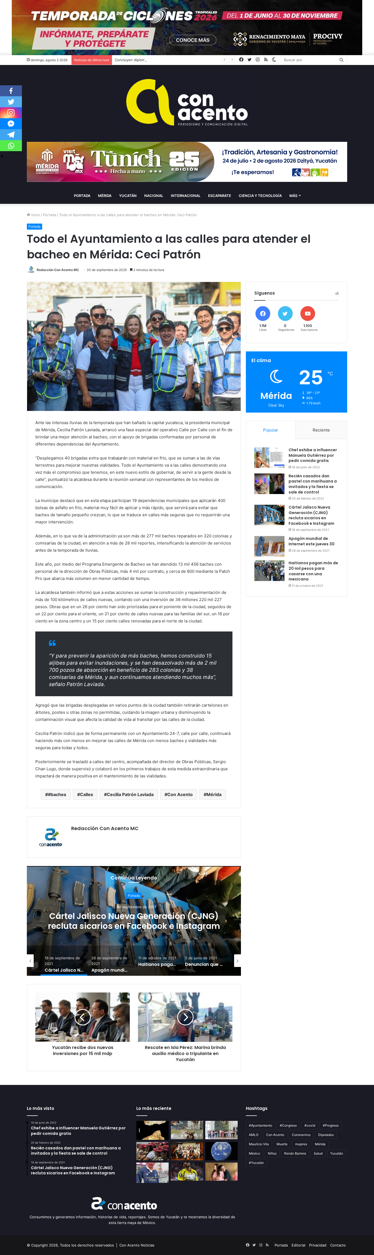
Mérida (104, 195)
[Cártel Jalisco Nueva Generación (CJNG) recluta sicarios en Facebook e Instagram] (269, 515)
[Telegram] (11, 134)
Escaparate (219, 195)
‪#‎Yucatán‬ (256, 1163)
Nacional (153, 195)
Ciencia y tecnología (260, 195)
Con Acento (180, 794)
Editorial (298, 1245)
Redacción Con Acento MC (58, 270)
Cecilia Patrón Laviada (130, 794)
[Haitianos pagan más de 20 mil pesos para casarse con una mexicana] (269, 570)
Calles (86, 794)
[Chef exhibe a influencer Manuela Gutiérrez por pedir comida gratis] (269, 457)
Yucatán (128, 195)
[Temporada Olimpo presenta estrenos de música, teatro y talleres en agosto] (187, 1151)
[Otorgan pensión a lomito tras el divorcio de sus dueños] (187, 1130)
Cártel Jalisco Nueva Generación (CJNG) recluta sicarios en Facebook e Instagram (311, 515)
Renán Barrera (295, 1153)
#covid (309, 1125)
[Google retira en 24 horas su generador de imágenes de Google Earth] (221, 1151)
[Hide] (2, 156)
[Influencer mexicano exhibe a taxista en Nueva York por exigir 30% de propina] (152, 1173)
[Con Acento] (187, 103)
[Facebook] (11, 90)
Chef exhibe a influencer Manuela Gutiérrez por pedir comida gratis (313, 455)
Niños (272, 1153)
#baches (57, 794)
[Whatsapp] (11, 145)
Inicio (35, 215)
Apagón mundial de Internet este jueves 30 (134, 921)
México (254, 1153)
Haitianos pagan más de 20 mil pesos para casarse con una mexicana (313, 571)
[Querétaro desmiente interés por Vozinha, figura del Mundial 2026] (187, 1172)
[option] (134, 921)
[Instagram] (11, 112)
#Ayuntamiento (260, 1125)
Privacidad (317, 1245)
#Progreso (331, 1125)
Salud (318, 1153)
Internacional (185, 195)
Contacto (338, 1245)
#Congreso (288, 1125)
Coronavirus (301, 1135)
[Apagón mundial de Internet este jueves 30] (269, 546)
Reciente (321, 430)
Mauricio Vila (259, 1144)
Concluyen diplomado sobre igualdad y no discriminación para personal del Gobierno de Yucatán (197, 60)
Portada (82, 195)
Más (293, 195)
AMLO (253, 1135)
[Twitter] (11, 101)
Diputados (326, 1135)
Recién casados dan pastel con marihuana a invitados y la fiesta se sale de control (313, 484)
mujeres (301, 1144)
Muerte (282, 1144)
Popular (270, 430)
